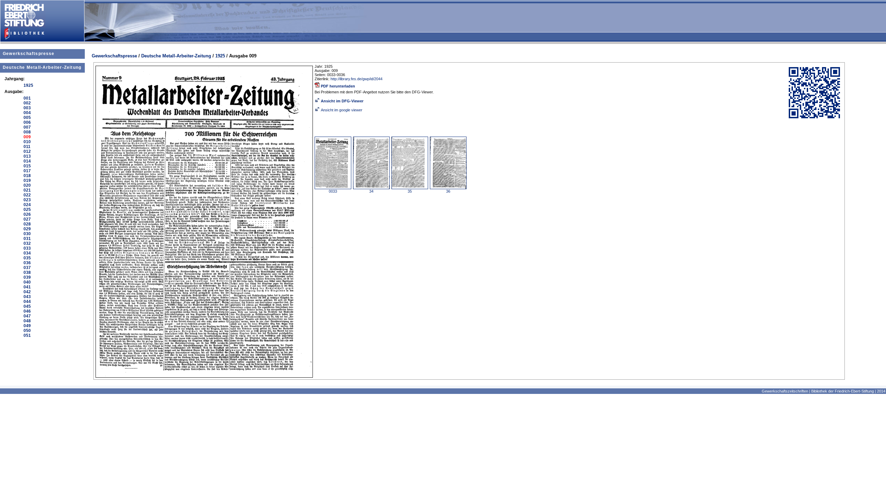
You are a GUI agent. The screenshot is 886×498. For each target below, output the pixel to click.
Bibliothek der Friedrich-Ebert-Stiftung (842, 391)
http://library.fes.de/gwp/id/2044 (356, 79)
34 (371, 191)
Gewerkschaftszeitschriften (785, 391)
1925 (220, 55)
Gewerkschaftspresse (29, 53)
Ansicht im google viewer (341, 110)
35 (410, 191)
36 (448, 191)
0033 (333, 191)
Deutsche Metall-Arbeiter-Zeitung (42, 67)
